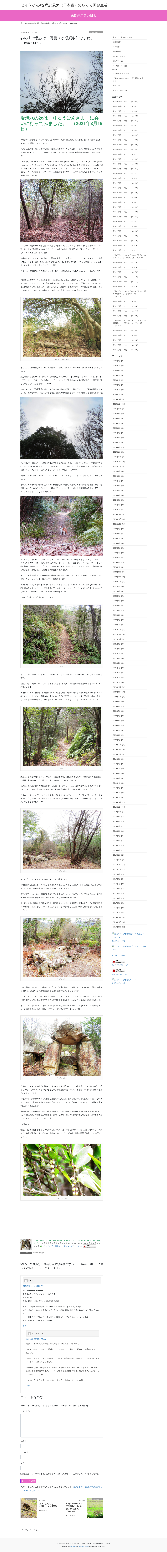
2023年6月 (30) (118, 543)
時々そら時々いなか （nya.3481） (126, 231)
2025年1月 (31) (118, 452)
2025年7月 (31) (118, 423)
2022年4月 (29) (118, 610)
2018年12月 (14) (119, 802)
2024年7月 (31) (118, 481)
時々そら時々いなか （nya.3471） (126, 282)
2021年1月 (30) (118, 682)
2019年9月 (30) (118, 759)
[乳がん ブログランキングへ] (89, 1246)
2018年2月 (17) (118, 850)
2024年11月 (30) (119, 461)
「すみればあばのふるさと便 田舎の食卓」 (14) (129, 79)
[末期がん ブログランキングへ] (118, 970)
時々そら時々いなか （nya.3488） (126, 197)
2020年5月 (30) (118, 721)
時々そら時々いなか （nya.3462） (126, 340)
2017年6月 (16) (118, 889)
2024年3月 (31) (118, 500)
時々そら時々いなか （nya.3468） (126, 306)
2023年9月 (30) (118, 529)
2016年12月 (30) (119, 917)
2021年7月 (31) (118, 653)
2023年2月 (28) (118, 562)
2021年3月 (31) (118, 673)
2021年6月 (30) (118, 658)
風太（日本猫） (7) (120, 90)
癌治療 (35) (117, 51)
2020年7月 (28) (118, 711)
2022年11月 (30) (119, 577)
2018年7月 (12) (118, 826)
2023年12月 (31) (119, 514)
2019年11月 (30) (119, 749)
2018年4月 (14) (118, 841)
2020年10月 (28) (119, 697)
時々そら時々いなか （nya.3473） (126, 272)
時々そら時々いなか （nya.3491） (126, 183)
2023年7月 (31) (118, 538)
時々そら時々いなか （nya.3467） (126, 311)
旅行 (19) (116, 86)
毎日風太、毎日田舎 (120, 66)
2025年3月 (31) (118, 442)
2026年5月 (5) (118, 375)
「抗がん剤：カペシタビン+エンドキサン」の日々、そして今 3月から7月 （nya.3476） (129, 256)
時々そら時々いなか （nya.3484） (126, 217)
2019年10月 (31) (119, 754)
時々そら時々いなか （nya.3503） (126, 125)
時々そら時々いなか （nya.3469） (126, 301)
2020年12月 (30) (119, 687)
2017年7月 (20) (118, 884)
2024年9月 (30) (118, 471)
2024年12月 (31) (119, 457)
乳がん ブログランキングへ (120, 965)
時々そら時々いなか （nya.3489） (126, 193)
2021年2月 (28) (118, 677)
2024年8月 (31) (118, 476)
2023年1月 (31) (118, 567)
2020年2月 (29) (118, 735)
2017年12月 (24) (119, 860)
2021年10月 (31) (119, 639)
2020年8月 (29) (118, 706)
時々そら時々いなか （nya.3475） (126, 262)
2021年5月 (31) (118, 663)
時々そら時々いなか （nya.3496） (126, 159)
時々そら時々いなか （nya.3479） (126, 240)
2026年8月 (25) (118, 361)
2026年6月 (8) (118, 370)
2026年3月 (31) (118, 385)
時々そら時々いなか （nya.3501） (126, 135)
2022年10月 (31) (119, 581)
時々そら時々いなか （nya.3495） (126, 164)
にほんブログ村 (118, 941)
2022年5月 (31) (118, 605)
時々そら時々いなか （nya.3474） (126, 267)
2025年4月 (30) (118, 438)
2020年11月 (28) (119, 692)
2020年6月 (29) (118, 716)
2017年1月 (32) (118, 912)
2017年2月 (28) (118, 908)
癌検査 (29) (117, 42)
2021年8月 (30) (118, 649)
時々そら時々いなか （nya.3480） (126, 236)
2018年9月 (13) (118, 816)
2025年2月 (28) (118, 447)
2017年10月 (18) (119, 869)
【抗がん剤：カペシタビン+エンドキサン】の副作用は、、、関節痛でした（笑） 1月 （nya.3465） (129, 323)
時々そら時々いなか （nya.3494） (126, 169)
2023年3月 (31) (118, 557)
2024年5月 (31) (118, 490)
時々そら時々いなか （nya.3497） (126, 154)
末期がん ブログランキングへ (121, 974)
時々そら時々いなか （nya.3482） (126, 226)
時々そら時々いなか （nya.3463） (126, 335)
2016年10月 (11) (119, 927)
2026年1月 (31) (118, 394)
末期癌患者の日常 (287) (121, 73)
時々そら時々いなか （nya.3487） (126, 202)
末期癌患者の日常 (96, 32)
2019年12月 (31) (119, 745)
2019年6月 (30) (118, 773)
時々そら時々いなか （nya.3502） (126, 130)
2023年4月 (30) (118, 553)
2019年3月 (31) (118, 788)
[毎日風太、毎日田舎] (29, 1506)
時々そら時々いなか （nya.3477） (126, 250)
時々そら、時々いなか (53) (122, 37)
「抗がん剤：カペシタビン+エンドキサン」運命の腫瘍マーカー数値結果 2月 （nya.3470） (129, 293)
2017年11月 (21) (119, 864)
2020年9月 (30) (118, 701)
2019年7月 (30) (118, 769)
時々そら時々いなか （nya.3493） (126, 173)
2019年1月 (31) (118, 797)
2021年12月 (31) (119, 629)
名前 (23, 1441)
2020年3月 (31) (118, 730)
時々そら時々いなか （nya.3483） (126, 221)
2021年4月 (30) (118, 668)
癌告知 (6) (116, 47)
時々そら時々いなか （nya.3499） (126, 145)
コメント (25, 1411)
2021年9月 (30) (118, 644)
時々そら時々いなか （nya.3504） (126, 121)
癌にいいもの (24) (119, 56)
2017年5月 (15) (118, 893)
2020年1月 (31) (118, 740)
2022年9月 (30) (118, 586)
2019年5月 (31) (118, 778)
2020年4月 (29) (118, 725)
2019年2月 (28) (118, 793)
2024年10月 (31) (119, 466)
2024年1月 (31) (118, 509)
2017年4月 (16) (118, 898)
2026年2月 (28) (118, 390)
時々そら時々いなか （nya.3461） (126, 345)
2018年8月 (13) (118, 821)
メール (24, 1452)
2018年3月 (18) (118, 845)
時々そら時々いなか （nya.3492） (126, 178)
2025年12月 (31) (119, 399)
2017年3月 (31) (118, 903)
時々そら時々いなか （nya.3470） (126, 286)
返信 (24, 1326)
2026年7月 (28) (118, 366)
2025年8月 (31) (118, 418)
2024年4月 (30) (118, 495)
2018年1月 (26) (118, 855)
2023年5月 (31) (118, 548)
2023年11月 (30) (119, 519)
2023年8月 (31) (118, 534)
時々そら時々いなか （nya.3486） (126, 207)
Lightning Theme (84, 1546)
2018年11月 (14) (119, 807)
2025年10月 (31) (119, 409)
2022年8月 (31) (118, 591)
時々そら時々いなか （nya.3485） (126, 212)
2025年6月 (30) (118, 428)
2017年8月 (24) (118, 879)
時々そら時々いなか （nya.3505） (126, 116)
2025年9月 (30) (118, 413)
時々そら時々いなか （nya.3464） (126, 330)
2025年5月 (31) (118, 433)
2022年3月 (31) (118, 615)
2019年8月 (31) (118, 764)
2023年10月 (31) (119, 524)
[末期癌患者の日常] (95, 1506)
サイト (23, 1463)
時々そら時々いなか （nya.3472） (126, 277)
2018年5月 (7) (118, 836)
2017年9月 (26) (118, 874)
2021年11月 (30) (119, 634)
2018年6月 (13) (118, 831)
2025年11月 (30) (119, 404)
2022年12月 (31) (119, 572)
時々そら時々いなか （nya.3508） (126, 101)
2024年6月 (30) (118, 486)
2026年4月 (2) (118, 380)
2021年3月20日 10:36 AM (33, 1286)
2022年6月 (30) (118, 601)
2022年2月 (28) (118, 620)
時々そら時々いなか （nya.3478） (126, 245)
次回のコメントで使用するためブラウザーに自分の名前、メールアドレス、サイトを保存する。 (61, 1474)
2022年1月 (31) (118, 625)
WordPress (73, 1546)
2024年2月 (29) (118, 505)
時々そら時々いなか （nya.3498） (126, 149)
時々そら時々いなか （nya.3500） (126, 140)
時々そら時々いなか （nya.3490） (126, 188)
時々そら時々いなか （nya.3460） (126, 350)
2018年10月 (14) (119, 812)
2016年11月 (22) (119, 922)
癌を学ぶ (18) (118, 61)
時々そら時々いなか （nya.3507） (126, 106)
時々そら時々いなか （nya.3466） (126, 316)
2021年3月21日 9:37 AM (36, 1339)
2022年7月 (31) (118, 596)
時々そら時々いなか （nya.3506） (126, 111)
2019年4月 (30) (118, 783)
